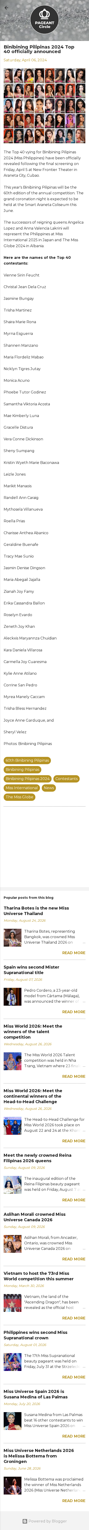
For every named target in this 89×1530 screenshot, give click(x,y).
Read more (73, 953)
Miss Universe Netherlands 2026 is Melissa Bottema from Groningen (39, 1456)
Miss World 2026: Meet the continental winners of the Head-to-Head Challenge (33, 1096)
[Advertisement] (44, 848)
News (49, 788)
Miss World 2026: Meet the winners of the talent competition (33, 1032)
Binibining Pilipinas (22, 769)
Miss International (22, 788)
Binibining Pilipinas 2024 (28, 779)
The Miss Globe (19, 797)
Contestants (66, 779)
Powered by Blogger (47, 1521)
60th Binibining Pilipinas (27, 760)
